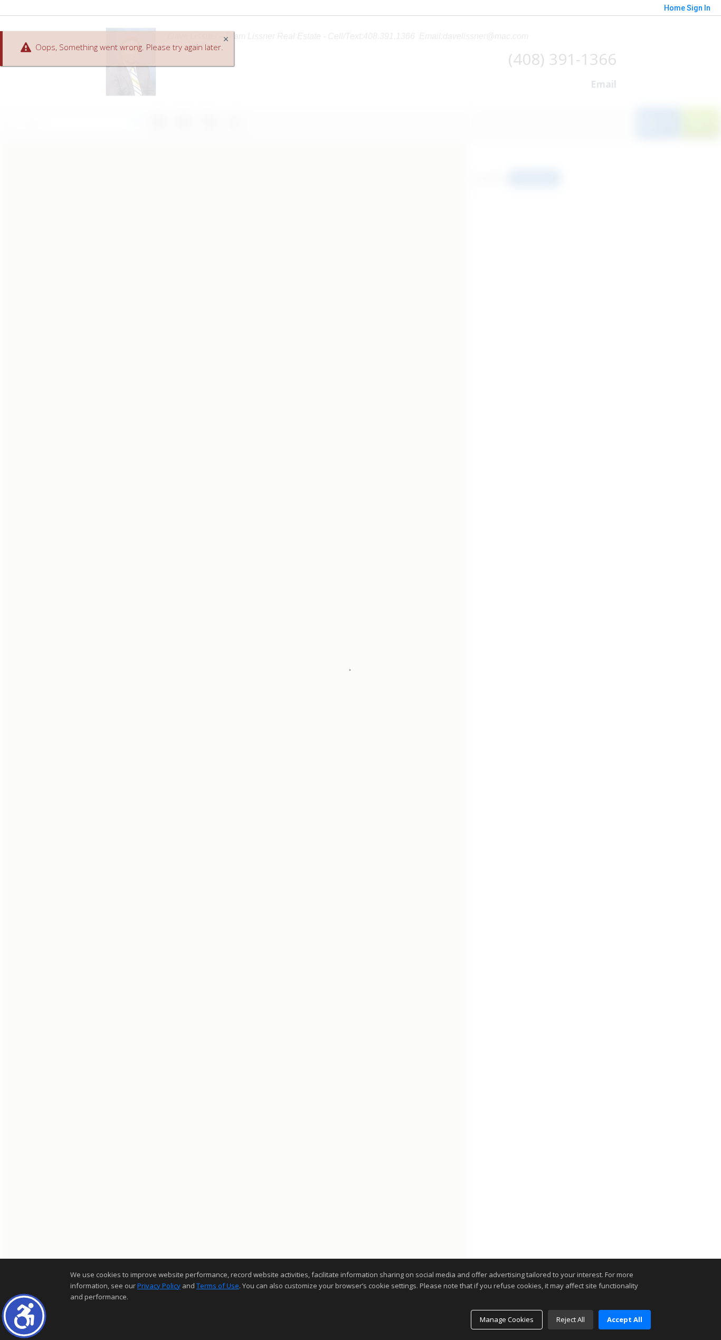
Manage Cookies (507, 1319)
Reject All (570, 1319)
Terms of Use (217, 1285)
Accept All (624, 1319)
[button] (24, 1316)
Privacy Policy (159, 1285)
